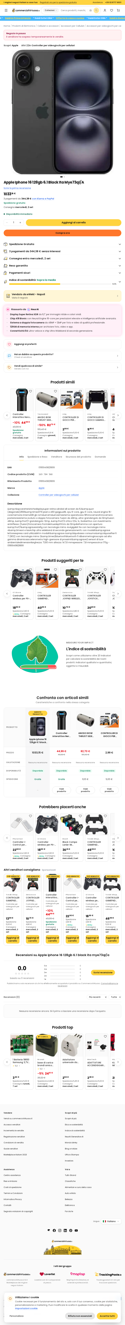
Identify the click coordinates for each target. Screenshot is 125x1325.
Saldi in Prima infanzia (35, 18)
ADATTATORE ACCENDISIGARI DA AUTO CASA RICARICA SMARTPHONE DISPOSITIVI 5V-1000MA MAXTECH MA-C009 (95, 1064)
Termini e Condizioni (13, 1193)
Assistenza (98, 2)
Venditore (56, 456)
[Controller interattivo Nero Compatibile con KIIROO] (22, 399)
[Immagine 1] (61, 176)
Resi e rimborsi (10, 1181)
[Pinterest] (70, 1230)
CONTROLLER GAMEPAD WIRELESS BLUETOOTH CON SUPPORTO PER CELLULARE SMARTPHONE (13, 899)
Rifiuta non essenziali (80, 1316)
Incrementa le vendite (14, 1130)
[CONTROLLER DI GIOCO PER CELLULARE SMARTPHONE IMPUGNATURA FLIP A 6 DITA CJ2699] (71, 399)
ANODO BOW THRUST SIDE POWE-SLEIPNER (46, 419)
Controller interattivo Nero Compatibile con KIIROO (21, 416)
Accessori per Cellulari (72, 25)
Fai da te (69, 1211)
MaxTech (91, 1059)
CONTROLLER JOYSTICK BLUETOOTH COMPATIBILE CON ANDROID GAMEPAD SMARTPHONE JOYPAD (94, 597)
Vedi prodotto (61, 790)
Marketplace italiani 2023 (15, 1154)
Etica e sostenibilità (74, 1124)
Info (21, 456)
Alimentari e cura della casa (78, 1187)
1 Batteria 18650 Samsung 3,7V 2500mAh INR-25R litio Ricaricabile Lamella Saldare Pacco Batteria (21, 1061)
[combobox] (73, 10)
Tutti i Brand (70, 1175)
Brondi (41, 1059)
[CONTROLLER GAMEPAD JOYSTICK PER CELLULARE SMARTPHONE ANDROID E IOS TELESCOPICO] (96, 824)
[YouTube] (76, 1230)
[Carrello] (118, 10)
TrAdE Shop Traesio (93, 592)
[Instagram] (59, 1230)
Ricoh (65, 839)
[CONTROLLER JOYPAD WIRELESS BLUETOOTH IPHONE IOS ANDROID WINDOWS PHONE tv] (71, 578)
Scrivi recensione (102, 972)
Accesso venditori (12, 1124)
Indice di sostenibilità (75, 1130)
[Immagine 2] (64, 176)
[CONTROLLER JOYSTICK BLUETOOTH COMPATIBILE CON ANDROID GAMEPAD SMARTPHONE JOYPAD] (96, 578)
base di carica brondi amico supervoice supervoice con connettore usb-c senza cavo (46, 1064)
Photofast (18, 839)
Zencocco (67, 592)
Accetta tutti (107, 1316)
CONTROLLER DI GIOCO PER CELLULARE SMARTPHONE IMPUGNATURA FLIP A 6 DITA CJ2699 (70, 419)
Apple (42, 488)
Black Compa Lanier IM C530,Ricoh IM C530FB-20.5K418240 (70, 843)
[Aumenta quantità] (20, 223)
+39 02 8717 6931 (113, 2)
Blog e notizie (71, 1148)
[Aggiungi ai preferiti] (30, 391)
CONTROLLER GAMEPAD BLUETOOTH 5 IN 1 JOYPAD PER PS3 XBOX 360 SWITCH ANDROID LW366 (47, 597)
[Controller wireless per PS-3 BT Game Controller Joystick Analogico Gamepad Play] (22, 578)
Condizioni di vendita (14, 1142)
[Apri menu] (6, 10)
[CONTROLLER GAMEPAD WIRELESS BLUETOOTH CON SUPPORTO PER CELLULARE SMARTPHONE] (13, 883)
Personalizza (16, 1316)
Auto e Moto (70, 1193)
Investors (69, 1160)
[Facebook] (54, 1230)
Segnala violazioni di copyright (18, 1211)
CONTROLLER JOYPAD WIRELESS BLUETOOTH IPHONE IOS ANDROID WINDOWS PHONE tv (71, 597)
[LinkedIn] (65, 1230)
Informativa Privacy (13, 1199)
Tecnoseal (43, 414)
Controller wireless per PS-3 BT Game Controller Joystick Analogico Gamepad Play (22, 597)
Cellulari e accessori (48, 25)
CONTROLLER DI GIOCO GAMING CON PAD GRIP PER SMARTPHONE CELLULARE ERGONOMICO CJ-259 (96, 419)
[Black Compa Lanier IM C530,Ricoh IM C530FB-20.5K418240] (71, 824)
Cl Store (17, 592)
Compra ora (62, 232)
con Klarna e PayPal (43, 198)
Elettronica (70, 1205)
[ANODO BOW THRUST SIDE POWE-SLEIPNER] (46, 399)
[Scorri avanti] (118, 415)
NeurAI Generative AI (74, 1136)
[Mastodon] (48, 1230)
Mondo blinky (71, 1142)
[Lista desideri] (112, 10)
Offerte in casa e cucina (87, 18)
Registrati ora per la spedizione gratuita (58, 2)
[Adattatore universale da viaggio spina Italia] (71, 1045)
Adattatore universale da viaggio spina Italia (69, 1061)
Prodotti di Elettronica (23, 25)
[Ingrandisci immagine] (62, 111)
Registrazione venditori (14, 1136)
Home (7, 25)
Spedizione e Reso (37, 456)
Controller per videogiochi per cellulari (59, 494)
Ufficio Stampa (72, 1154)
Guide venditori (11, 1148)
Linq (64, 414)
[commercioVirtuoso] (26, 10)
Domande (100, 456)
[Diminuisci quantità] (7, 223)
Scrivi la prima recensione (17, 188)
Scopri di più (71, 1118)
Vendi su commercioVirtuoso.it (18, 1118)
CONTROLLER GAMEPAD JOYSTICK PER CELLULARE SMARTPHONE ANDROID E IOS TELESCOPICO (95, 843)
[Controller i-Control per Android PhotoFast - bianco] (22, 824)
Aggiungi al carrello (74, 222)
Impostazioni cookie (26, 1308)
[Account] (105, 10)
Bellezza (68, 1199)
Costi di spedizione (12, 1187)
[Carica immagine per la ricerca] (90, 10)
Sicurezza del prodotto (78, 456)
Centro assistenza (12, 1175)
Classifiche (70, 1181)
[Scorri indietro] (7, 415)
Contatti (7, 1205)
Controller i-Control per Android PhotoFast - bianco (19, 843)
